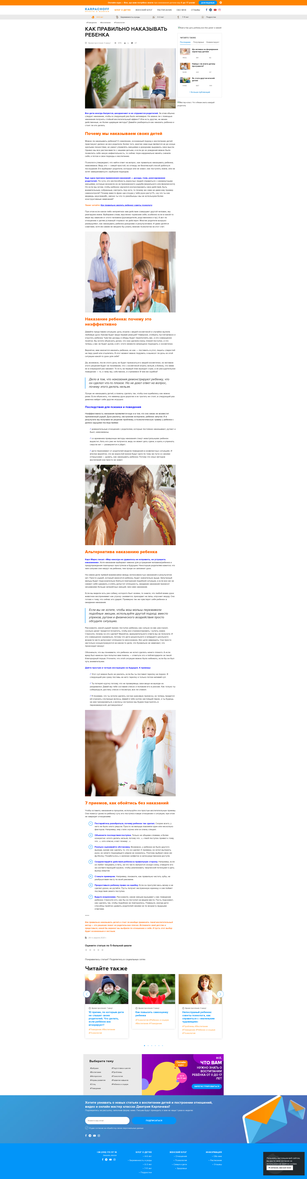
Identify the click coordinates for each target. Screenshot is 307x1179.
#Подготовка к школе (121, 1068)
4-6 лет (148, 1156)
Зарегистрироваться (206, 1086)
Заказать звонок (110, 1155)
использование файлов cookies (282, 1164)
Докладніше (208, 3)
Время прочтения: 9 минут (195, 1008)
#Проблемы (117, 1072)
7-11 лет (148, 1168)
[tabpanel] (106, 1008)
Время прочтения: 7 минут (102, 1008)
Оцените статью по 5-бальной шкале (108, 945)
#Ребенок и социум (120, 1084)
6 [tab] (162, 1046)
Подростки (146, 1172)
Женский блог (143, 10)
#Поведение (91, 23)
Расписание (164, 10)
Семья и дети (180, 1164)
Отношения (181, 1156)
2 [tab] (148, 1046)
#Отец (93, 1084)
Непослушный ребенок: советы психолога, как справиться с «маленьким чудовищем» (198, 1017)
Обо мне (181, 10)
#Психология (119, 23)
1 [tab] (144, 1046)
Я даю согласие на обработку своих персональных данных (116, 1128)
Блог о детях (123, 10)
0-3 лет (148, 1164)
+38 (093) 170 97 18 (107, 1152)
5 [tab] (159, 1046)
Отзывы (195, 10)
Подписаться (154, 1120)
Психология (181, 1160)
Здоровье (182, 1168)
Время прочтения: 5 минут (149, 1008)
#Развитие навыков (120, 1080)
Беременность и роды (141, 1160)
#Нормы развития (97, 1080)
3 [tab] (152, 1046)
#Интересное (96, 1076)
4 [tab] (155, 1046)
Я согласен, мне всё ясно (280, 1168)
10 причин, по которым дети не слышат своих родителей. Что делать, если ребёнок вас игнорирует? (106, 1019)
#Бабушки (94, 1068)
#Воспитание (105, 23)
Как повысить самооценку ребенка (152, 1014)
